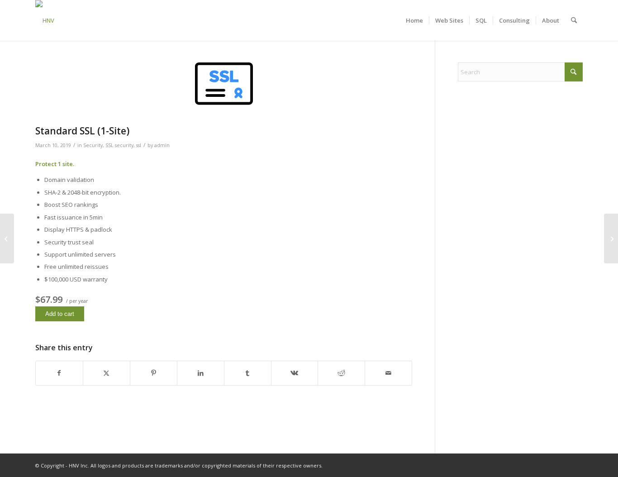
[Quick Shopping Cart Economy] (7, 238)
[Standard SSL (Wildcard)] (611, 238)
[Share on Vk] (294, 373)
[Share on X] (106, 373)
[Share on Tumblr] (247, 373)
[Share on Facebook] (59, 373)
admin (162, 145)
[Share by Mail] (388, 373)
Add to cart (59, 313)
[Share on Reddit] (341, 373)
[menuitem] (414, 20)
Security (93, 145)
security (124, 145)
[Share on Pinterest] (153, 373)
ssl (138, 145)
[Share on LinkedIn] (200, 373)
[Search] (574, 20)
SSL (109, 145)
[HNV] (44, 20)
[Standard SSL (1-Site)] (223, 91)
